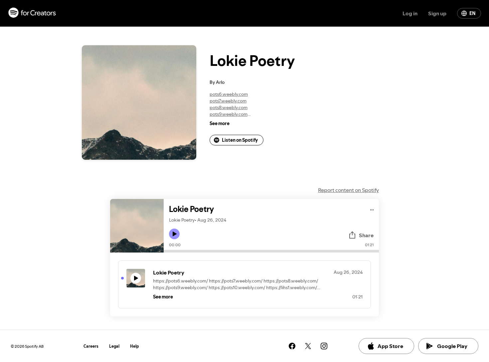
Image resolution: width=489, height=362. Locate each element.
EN (472, 13)
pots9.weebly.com (228, 114)
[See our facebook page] (292, 346)
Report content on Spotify (348, 190)
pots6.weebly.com (229, 94)
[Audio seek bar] (271, 251)
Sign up (437, 13)
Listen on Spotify (240, 140)
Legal (114, 346)
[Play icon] (174, 234)
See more (220, 123)
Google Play (452, 346)
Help (134, 346)
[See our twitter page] (308, 346)
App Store (390, 346)
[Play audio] (372, 209)
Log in (410, 13)
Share (366, 235)
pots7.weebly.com (228, 100)
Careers (90, 346)
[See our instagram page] (324, 346)
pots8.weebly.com (228, 107)
